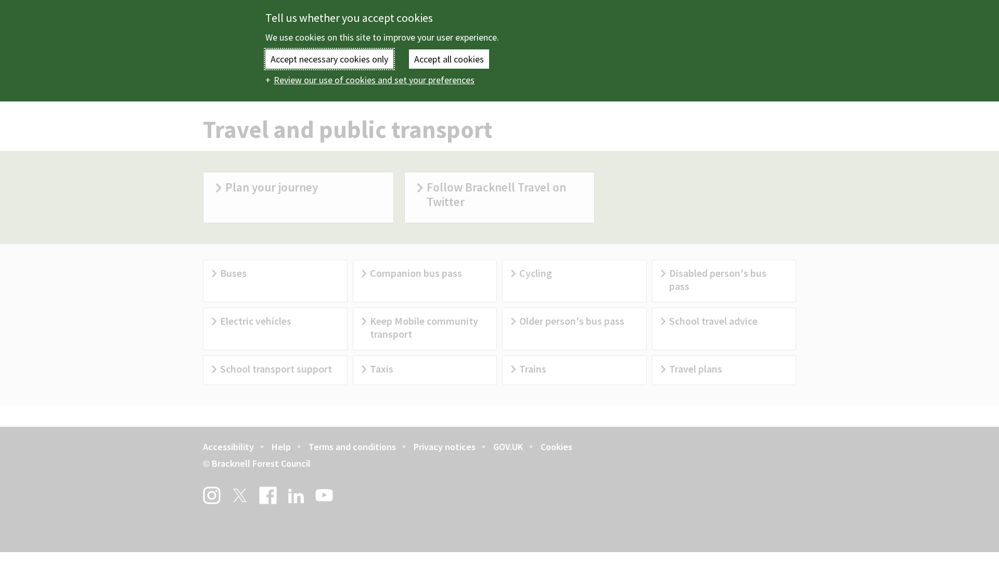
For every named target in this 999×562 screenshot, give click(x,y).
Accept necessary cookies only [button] (329, 59)
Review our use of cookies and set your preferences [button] (374, 80)
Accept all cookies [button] (449, 59)
